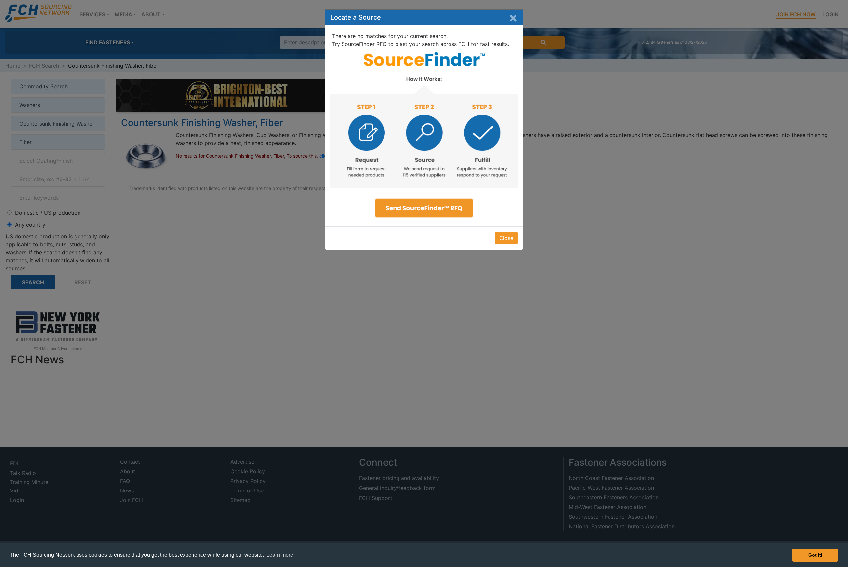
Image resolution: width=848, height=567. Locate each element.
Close (506, 238)
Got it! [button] (815, 555)
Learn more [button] (279, 555)
